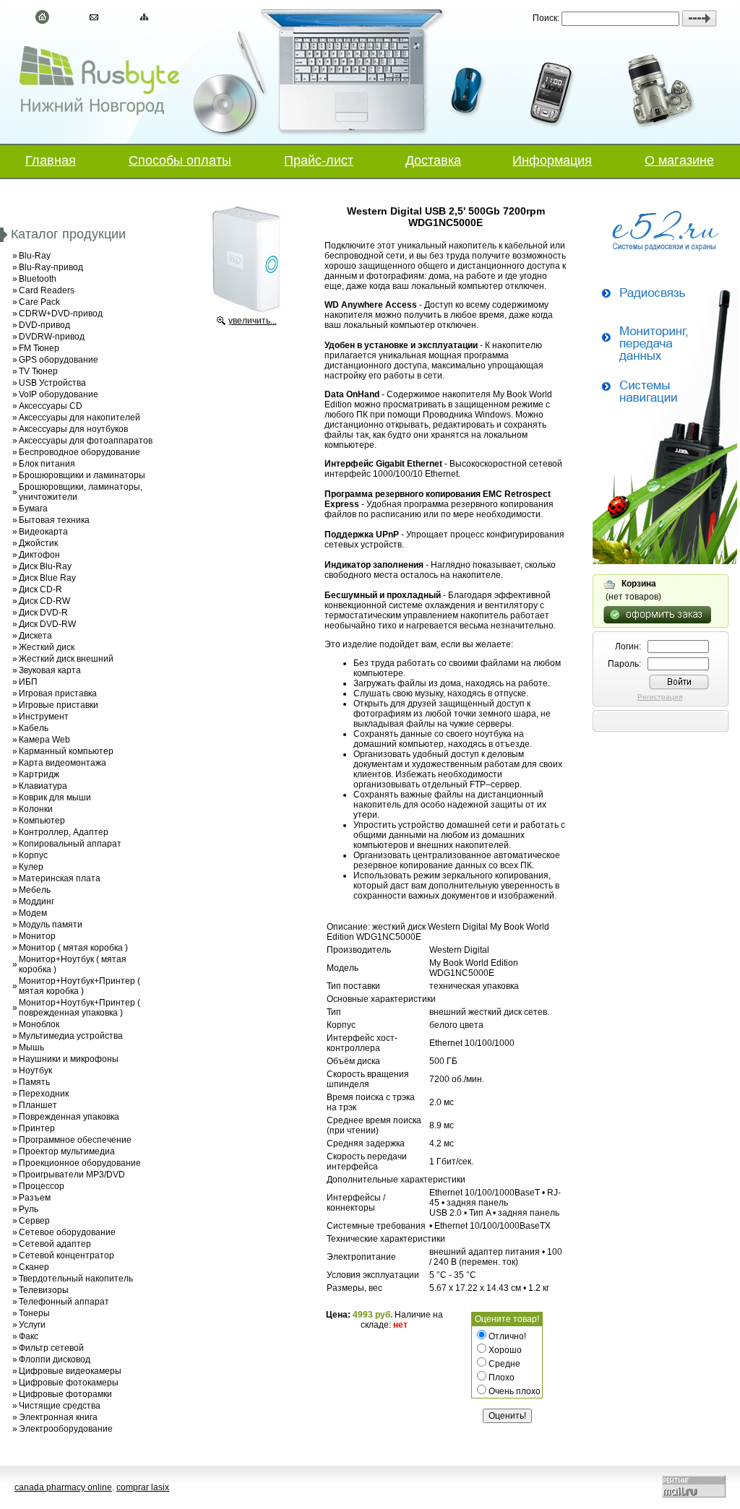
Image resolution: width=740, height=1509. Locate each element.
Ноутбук (35, 1070)
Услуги (32, 1325)
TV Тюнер (38, 371)
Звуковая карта (50, 670)
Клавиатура (43, 786)
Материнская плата (59, 878)
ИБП (28, 682)
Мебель (35, 890)
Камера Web (44, 740)
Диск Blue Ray (47, 578)
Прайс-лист (318, 160)
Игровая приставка (58, 693)
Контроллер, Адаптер (63, 832)
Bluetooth (37, 279)
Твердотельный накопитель (76, 1279)
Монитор (37, 936)
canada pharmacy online (63, 1487)
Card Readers (46, 290)
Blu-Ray (35, 256)
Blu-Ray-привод (51, 267)
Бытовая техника (54, 520)
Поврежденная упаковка (69, 1117)
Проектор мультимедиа (67, 1151)
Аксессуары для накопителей (79, 417)
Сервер (34, 1221)
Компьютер (42, 821)
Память (34, 1082)
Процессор (41, 1186)
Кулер (31, 867)
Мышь (31, 1047)
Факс (28, 1336)
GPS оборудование (58, 360)
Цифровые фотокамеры (69, 1383)
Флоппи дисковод (54, 1359)
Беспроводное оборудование (79, 452)
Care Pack (39, 302)
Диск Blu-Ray (45, 566)
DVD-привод (44, 325)
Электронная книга (58, 1417)
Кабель (33, 728)
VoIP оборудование (58, 394)
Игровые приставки (58, 705)
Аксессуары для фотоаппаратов (85, 441)
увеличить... (252, 321)
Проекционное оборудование (80, 1163)
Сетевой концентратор (66, 1255)
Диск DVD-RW (47, 624)
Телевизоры (44, 1290)
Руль (28, 1209)
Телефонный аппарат (64, 1302)
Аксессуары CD (50, 406)
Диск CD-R (40, 589)
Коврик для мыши (55, 797)
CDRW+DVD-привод (61, 313)
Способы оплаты (180, 160)
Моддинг (36, 901)
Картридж (39, 774)
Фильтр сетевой (51, 1348)
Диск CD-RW (44, 601)
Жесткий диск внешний (66, 659)
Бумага (33, 508)
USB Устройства (52, 383)
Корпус (33, 855)
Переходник (44, 1094)
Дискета (35, 636)
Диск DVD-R (43, 613)
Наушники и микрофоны (69, 1059)
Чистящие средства (59, 1406)
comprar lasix (142, 1487)
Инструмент (44, 717)
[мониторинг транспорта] (665, 561)
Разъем (35, 1198)
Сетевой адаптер (55, 1244)
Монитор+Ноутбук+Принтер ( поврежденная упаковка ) (79, 1008)
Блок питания (47, 464)
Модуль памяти (50, 925)
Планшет (38, 1105)
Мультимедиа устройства (71, 1036)
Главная (50, 160)
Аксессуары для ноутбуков (73, 429)
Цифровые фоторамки (65, 1394)
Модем (33, 913)
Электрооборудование (66, 1429)
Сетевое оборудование (67, 1232)
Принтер (37, 1128)
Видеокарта (43, 532)
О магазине (679, 160)
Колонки (36, 809)
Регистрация (659, 697)
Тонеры (34, 1313)
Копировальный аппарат (70, 844)
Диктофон (39, 555)
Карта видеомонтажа (62, 763)
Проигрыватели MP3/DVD (72, 1174)
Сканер (34, 1267)
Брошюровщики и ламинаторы (82, 475)
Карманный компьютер (66, 751)
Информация (552, 160)
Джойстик (38, 543)
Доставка (433, 160)
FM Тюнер (39, 348)
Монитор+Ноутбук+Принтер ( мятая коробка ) (79, 986)
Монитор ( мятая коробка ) (73, 948)
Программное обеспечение (75, 1140)
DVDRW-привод (52, 337)
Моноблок (39, 1024)
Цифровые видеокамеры (70, 1371)
